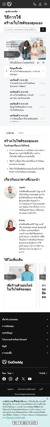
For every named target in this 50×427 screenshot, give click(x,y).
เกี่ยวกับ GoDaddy (10, 319)
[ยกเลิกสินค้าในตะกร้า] (45, 4)
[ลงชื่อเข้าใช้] (40, 4)
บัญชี (4, 346)
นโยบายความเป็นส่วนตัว (26, 389)
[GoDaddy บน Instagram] (10, 380)
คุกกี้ (41, 389)
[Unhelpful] (43, 63)
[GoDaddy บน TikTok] (17, 380)
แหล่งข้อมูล (7, 333)
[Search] (43, 29)
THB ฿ (42, 373)
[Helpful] (38, 63)
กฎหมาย (10, 389)
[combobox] (22, 29)
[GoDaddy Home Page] (12, 362)
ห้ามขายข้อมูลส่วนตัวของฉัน (25, 394)
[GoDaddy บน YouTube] (30, 380)
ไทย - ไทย (6, 373)
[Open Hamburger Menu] (3, 4)
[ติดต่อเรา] (34, 4)
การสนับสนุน (8, 326)
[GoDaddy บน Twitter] (23, 380)
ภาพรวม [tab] (10, 133)
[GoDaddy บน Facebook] (4, 380)
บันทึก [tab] (21, 133)
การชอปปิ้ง (7, 353)
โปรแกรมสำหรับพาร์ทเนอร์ (14, 339)
